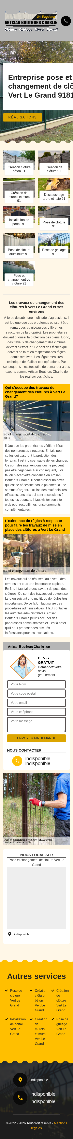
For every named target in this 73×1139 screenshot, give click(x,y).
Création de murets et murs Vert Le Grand (41, 1031)
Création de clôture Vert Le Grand (62, 1000)
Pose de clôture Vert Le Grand (16, 998)
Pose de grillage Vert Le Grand (62, 1026)
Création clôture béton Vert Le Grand (41, 1000)
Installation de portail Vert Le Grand (18, 1026)
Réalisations (22, 117)
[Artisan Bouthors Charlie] (31, 20)
